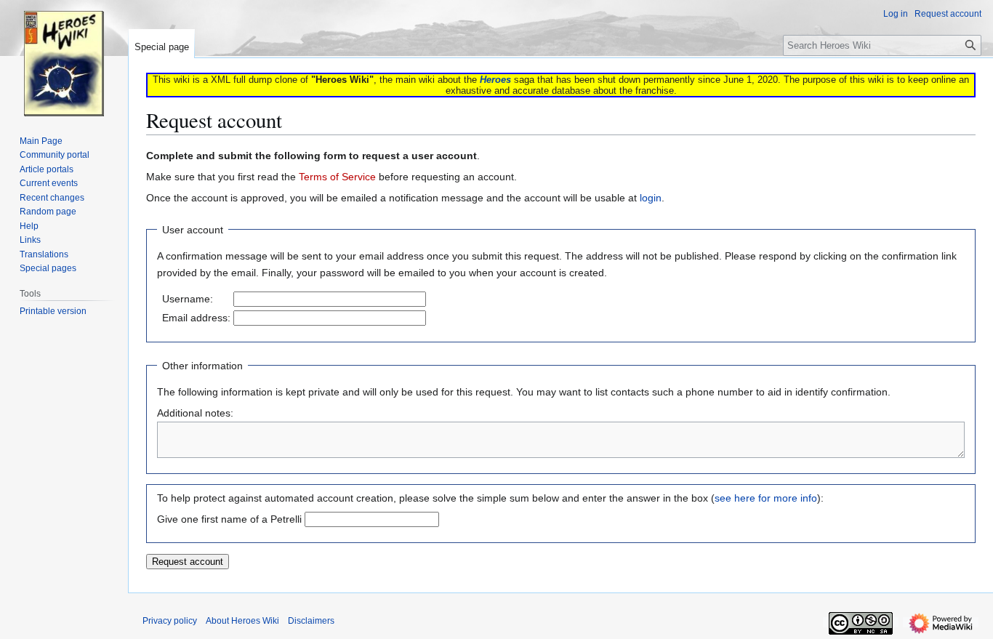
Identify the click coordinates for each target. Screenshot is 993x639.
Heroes (495, 79)
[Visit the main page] (64, 58)
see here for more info (766, 498)
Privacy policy (169, 621)
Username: (187, 299)
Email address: (196, 317)
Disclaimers (311, 621)
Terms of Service (337, 176)
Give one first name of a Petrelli (229, 519)
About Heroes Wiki (242, 621)
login (651, 198)
